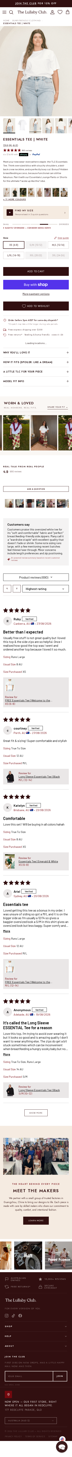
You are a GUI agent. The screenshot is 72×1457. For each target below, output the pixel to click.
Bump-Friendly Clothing (26, 20)
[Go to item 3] (30, 503)
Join (60, 1376)
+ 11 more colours (14, 199)
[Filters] (17, 588)
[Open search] (7, 588)
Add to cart (36, 271)
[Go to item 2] (19, 503)
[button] (10, 685)
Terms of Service (35, 1436)
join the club (26, 3)
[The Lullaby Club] (32, 12)
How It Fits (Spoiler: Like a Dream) (27, 362)
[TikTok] (13, 1315)
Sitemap (52, 1436)
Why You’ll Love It (16, 352)
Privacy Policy (13, 1436)
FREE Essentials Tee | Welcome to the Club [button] (27, 700)
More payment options (36, 293)
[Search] (13, 12)
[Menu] (4, 12)
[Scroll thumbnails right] (64, 503)
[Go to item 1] (9, 503)
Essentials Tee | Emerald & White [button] (38, 861)
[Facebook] (20, 1315)
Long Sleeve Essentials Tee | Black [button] (39, 776)
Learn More (36, 1220)
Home (6, 20)
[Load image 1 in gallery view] (36, 71)
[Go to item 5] (50, 503)
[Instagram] (6, 1315)
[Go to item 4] (40, 503)
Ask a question (36, 489)
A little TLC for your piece (23, 371)
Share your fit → (57, 407)
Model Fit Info (13, 381)
